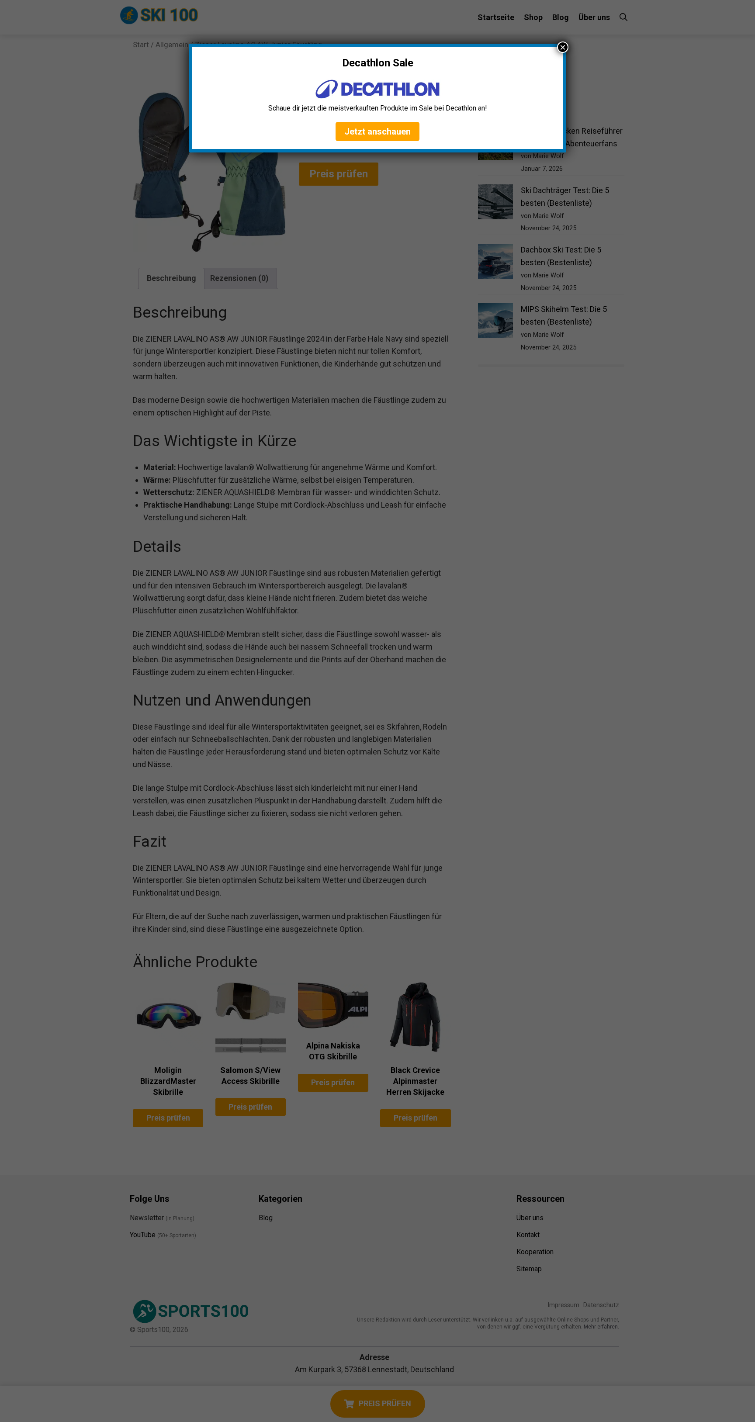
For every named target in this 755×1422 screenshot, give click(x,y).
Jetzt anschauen (377, 131)
